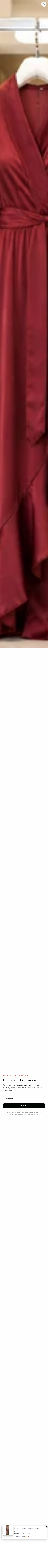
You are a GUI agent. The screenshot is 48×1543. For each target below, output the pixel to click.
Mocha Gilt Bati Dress (22, 1533)
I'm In (24, 1106)
